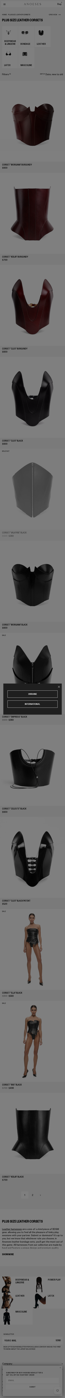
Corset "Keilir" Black (13, 1177)
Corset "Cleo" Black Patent (16, 900)
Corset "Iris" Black (12, 1084)
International (32, 704)
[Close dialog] (60, 1368)
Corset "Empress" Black (14, 716)
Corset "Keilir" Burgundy (15, 256)
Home (4, 15)
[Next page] (40, 1195)
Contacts (7, 1374)
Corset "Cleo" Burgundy (14, 348)
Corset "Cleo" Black (12, 440)
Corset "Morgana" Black (14, 624)
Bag (59, 4)
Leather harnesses (12, 1229)
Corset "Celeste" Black (14, 808)
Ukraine (32, 694)
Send (58, 1340)
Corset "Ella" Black (12, 993)
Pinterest (6, 1388)
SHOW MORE (8, 1254)
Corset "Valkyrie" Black (14, 532)
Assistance (8, 1369)
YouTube (6, 1391)
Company (7, 1363)
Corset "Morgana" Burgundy (17, 164)
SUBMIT (32, 1387)
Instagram (6, 1381)
